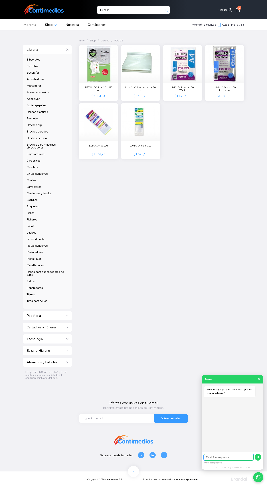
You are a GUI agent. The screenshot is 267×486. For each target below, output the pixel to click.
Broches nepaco (37, 138)
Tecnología (35, 339)
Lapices (31, 233)
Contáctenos (97, 25)
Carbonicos (34, 161)
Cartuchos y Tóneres (42, 327)
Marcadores (34, 86)
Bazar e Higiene (38, 350)
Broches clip (34, 125)
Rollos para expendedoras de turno (45, 273)
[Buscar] (166, 10)
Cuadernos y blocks (39, 193)
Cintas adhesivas (37, 174)
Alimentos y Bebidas (42, 362)
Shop (49, 25)
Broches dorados (37, 132)
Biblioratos (33, 60)
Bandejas (33, 119)
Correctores (34, 187)
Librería (32, 49)
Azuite (246, 468)
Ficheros (32, 220)
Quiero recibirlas (171, 418)
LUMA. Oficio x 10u (140, 145)
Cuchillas (32, 200)
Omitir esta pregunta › (213, 463)
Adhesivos (33, 99)
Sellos (31, 281)
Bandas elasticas (37, 112)
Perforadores (35, 252)
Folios (30, 226)
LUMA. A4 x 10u (98, 145)
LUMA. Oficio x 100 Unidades (225, 89)
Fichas (31, 213)
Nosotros (72, 25)
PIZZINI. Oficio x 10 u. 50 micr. (98, 89)
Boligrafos (33, 73)
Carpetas (32, 66)
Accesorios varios (38, 92)
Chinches (32, 167)
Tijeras (31, 294)
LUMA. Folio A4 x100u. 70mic (183, 89)
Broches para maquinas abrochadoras (41, 146)
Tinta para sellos (37, 301)
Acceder (223, 10)
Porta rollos (34, 259)
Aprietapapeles (36, 105)
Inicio (82, 40)
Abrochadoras (35, 79)
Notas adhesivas (37, 246)
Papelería (34, 316)
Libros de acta (35, 239)
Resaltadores (35, 265)
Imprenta (29, 25)
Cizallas (31, 180)
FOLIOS (118, 40)
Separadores (35, 288)
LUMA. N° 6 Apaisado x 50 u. (140, 89)
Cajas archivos (35, 154)
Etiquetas (33, 206)
